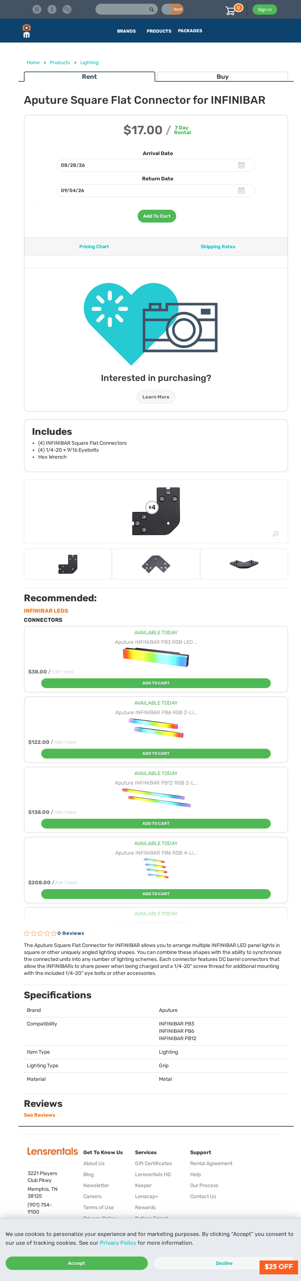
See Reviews (39, 1115)
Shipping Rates (218, 246)
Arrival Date (158, 153)
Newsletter (96, 1185)
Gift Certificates (153, 1163)
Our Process (204, 1185)
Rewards (145, 1207)
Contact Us (203, 1196)
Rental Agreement (211, 1163)
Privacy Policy (118, 1243)
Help (195, 1174)
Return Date (157, 179)
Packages (190, 30)
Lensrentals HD (153, 1174)
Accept (76, 1263)
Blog (88, 1174)
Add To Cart (157, 216)
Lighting (89, 62)
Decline (224, 1263)
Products (60, 62)
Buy (223, 76)
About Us (94, 1163)
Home (33, 62)
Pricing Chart (94, 246)
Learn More (156, 397)
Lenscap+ (147, 1196)
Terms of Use (98, 1207)
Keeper (143, 1185)
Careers (92, 1196)
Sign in (265, 9)
